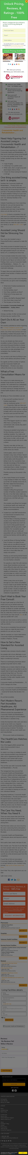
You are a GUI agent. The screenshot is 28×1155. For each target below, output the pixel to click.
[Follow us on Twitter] (11, 64)
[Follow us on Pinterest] (17, 64)
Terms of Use (20, 45)
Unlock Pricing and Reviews (14, 51)
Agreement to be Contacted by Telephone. (14, 47)
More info (13, 1153)
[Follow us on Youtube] (13, 64)
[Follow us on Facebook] (9, 64)
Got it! (23, 1152)
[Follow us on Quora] (19, 64)
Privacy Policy (14, 45)
